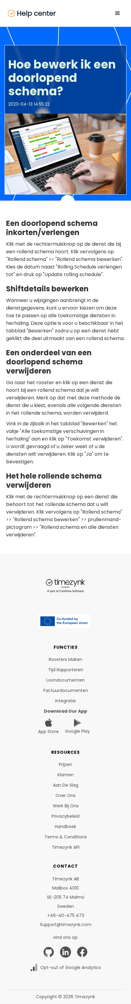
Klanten (66, 774)
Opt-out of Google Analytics (70, 967)
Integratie (65, 700)
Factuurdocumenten (65, 690)
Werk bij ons (66, 805)
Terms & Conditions (65, 836)
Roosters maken (65, 659)
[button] (117, 13)
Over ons (65, 795)
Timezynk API (66, 847)
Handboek (65, 826)
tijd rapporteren (65, 669)
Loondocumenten (65, 680)
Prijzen (65, 764)
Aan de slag (65, 785)
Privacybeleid (65, 816)
